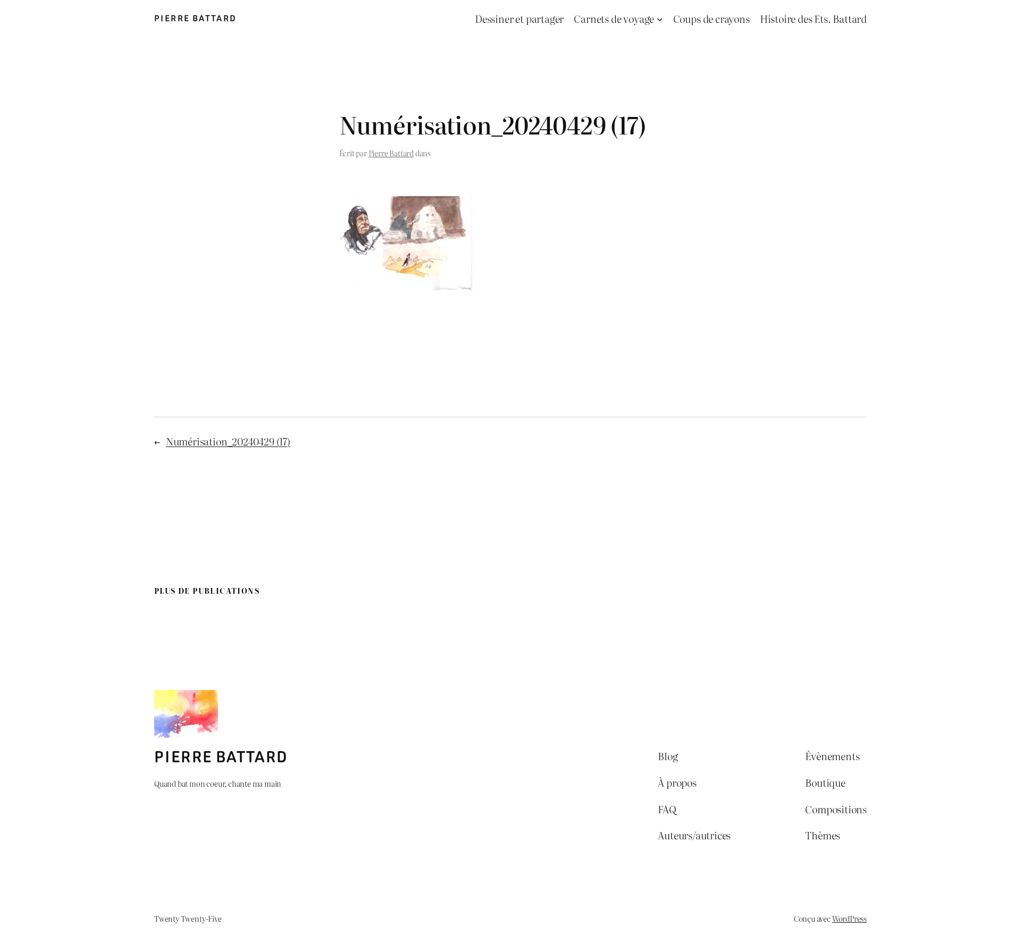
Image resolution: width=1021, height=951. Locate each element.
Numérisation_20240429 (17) (228, 441)
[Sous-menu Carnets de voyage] (660, 19)
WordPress (849, 918)
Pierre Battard (195, 18)
